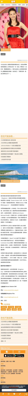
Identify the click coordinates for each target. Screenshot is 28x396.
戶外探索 (11, 307)
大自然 (3, 309)
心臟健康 (9, 372)
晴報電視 (8, 4)
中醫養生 (20, 370)
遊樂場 (14, 309)
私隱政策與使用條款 (13, 387)
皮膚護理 (13, 373)
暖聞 (14, 361)
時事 (19, 4)
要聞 (7, 361)
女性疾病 (3, 373)
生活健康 (15, 370)
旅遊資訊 (4, 307)
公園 (9, 309)
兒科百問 (20, 372)
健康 (2, 4)
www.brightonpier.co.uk (11, 297)
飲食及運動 (9, 370)
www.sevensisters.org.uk (11, 290)
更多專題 (18, 373)
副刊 (23, 4)
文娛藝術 (18, 307)
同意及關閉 (14, 390)
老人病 (8, 373)
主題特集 (14, 4)
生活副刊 (3, 54)
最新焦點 (3, 361)
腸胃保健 (15, 372)
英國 (20, 309)
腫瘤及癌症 (4, 372)
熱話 (10, 361)
